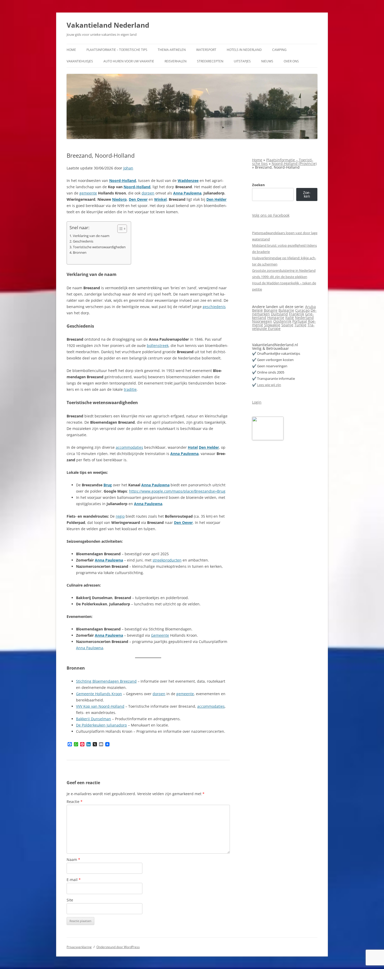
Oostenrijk (282, 321)
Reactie (75, 801)
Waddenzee (188, 180)
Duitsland (279, 313)
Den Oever (138, 199)
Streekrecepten (210, 61)
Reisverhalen (176, 61)
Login (256, 402)
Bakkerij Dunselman (93, 718)
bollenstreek (157, 345)
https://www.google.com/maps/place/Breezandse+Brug (177, 491)
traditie (130, 389)
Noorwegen (262, 321)
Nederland (304, 317)
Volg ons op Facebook (270, 215)
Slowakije (272, 324)
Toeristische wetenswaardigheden (99, 247)
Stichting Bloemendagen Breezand (106, 681)
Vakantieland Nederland (108, 25)
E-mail (74, 879)
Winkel (160, 199)
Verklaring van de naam (91, 236)
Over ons (291, 61)
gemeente (88, 193)
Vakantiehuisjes (80, 61)
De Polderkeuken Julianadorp (101, 725)
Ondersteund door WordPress (118, 947)
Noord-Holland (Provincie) (294, 163)
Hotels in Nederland (244, 50)
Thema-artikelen (172, 50)
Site (70, 899)
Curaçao (302, 310)
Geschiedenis (83, 241)
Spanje (287, 324)
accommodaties (129, 447)
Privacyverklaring (79, 947)
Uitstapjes (242, 61)
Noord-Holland (122, 180)
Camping (279, 50)
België (257, 310)
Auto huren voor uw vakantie (128, 61)
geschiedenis (214, 306)
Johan (128, 168)
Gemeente (160, 635)
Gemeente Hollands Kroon (99, 693)
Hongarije (275, 317)
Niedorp (119, 199)
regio (120, 516)
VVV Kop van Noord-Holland (100, 706)
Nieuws (267, 61)
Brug (107, 484)
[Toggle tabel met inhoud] (119, 228)
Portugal (299, 321)
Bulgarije (286, 310)
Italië (289, 317)
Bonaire (270, 310)
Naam (73, 859)
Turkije (300, 324)
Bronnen (79, 252)
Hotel (193, 447)
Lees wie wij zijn (269, 384)
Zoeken (258, 184)
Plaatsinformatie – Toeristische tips (116, 50)
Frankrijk (296, 313)
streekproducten (167, 560)
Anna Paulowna (187, 193)
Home (71, 50)
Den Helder (216, 199)
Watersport (206, 50)
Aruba (310, 306)
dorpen (148, 193)
